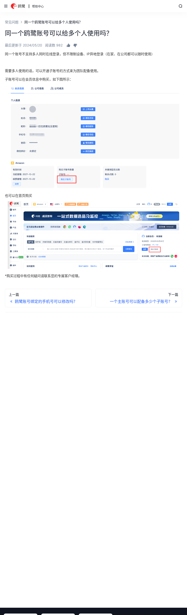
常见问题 (12, 22)
